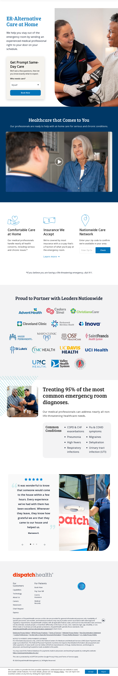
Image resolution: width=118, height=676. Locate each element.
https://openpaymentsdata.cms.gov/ (25, 653)
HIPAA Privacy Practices (39, 633)
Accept (90, 672)
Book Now (25, 92)
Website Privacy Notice (70, 633)
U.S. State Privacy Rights (88, 635)
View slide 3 (36, 544)
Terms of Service (55, 633)
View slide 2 (33, 544)
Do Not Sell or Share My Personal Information (45, 635)
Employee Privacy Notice (21, 633)
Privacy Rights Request (71, 635)
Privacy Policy (54, 657)
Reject (103, 672)
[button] (59, 162)
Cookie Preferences (21, 635)
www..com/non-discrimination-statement (32, 629)
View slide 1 (30, 544)
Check (103, 250)
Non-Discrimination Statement (90, 633)
